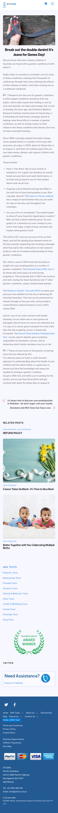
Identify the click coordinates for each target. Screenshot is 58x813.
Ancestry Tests (10, 588)
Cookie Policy (9, 732)
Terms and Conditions (13, 725)
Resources (14, 716)
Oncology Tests (10, 614)
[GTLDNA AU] (9, 7)
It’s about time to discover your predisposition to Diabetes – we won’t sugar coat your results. (30, 402)
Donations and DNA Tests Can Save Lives (30, 408)
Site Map (7, 746)
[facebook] (15, 704)
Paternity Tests (10, 573)
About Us (30, 713)
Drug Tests (8, 620)
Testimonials (46, 713)
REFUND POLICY (12, 432)
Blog (5, 716)
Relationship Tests (12, 578)
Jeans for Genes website (41, 196)
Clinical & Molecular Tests (15, 593)
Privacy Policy (9, 729)
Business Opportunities (13, 739)
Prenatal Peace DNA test (39, 269)
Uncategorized (10, 429)
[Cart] (45, 3)
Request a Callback (13, 683)
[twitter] (6, 704)
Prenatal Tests (10, 583)
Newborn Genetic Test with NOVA (24, 290)
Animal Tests (9, 609)
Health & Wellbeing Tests (15, 604)
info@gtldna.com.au (18, 791)
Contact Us (30, 716)
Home (5, 713)
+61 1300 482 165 (15, 788)
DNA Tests (10, 567)
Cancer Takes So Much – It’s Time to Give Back (28, 489)
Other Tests (8, 599)
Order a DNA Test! (11, 720)
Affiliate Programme (12, 742)
